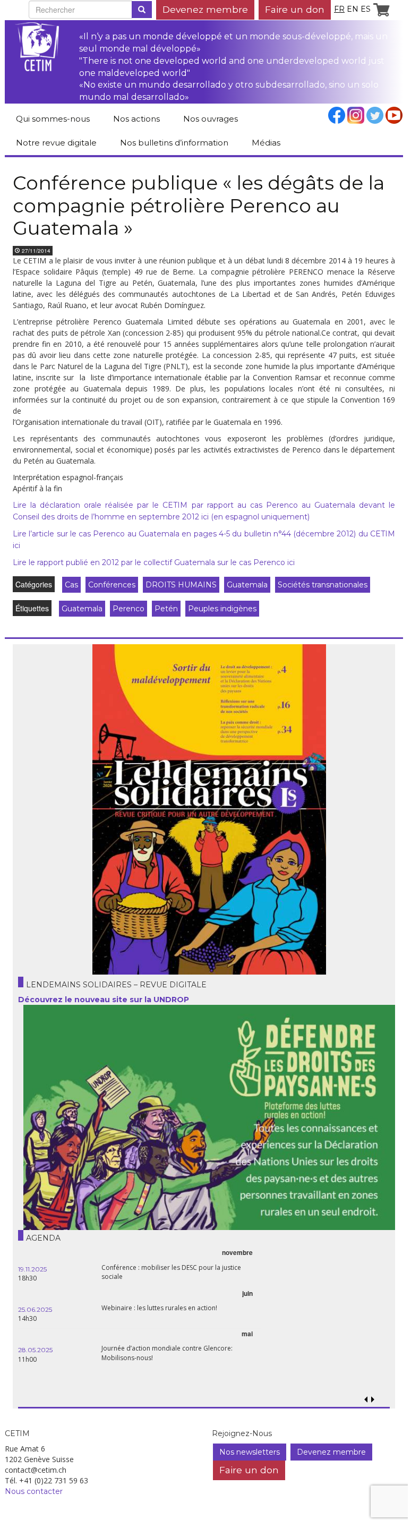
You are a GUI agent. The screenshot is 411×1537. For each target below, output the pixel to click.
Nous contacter (34, 1491)
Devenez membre (205, 9)
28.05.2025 (35, 1350)
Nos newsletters (249, 1452)
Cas (71, 585)
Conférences (111, 585)
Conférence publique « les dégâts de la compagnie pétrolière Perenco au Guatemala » (198, 205)
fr (339, 9)
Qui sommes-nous (53, 119)
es (366, 9)
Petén (166, 608)
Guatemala (247, 585)
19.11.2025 (32, 1269)
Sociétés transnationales (322, 585)
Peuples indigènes (222, 608)
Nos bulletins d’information (174, 143)
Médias (266, 143)
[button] (372, 1399)
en (352, 9)
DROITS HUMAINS (181, 585)
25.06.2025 (35, 1309)
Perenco (128, 608)
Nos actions (136, 119)
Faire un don (294, 9)
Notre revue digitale (56, 143)
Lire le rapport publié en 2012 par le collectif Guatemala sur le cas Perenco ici (154, 562)
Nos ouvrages (210, 119)
